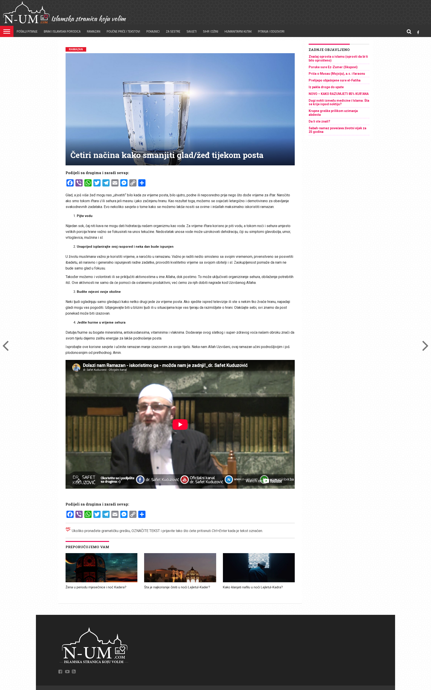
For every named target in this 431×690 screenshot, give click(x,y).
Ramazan (93, 31)
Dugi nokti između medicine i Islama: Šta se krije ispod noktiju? (339, 102)
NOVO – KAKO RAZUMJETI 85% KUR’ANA (339, 94)
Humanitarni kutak (238, 31)
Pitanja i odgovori (271, 31)
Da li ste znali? (319, 121)
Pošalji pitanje (27, 31)
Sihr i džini (210, 31)
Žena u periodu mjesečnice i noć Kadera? (96, 587)
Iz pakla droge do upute (326, 87)
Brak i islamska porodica (62, 31)
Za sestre (173, 31)
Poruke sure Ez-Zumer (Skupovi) (333, 67)
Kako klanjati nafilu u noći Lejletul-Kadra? (253, 587)
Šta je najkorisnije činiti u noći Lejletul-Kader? (177, 587)
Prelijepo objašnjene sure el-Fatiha (335, 80)
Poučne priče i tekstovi (123, 31)
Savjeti (192, 31)
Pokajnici (153, 31)
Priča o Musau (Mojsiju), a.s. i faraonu (337, 73)
